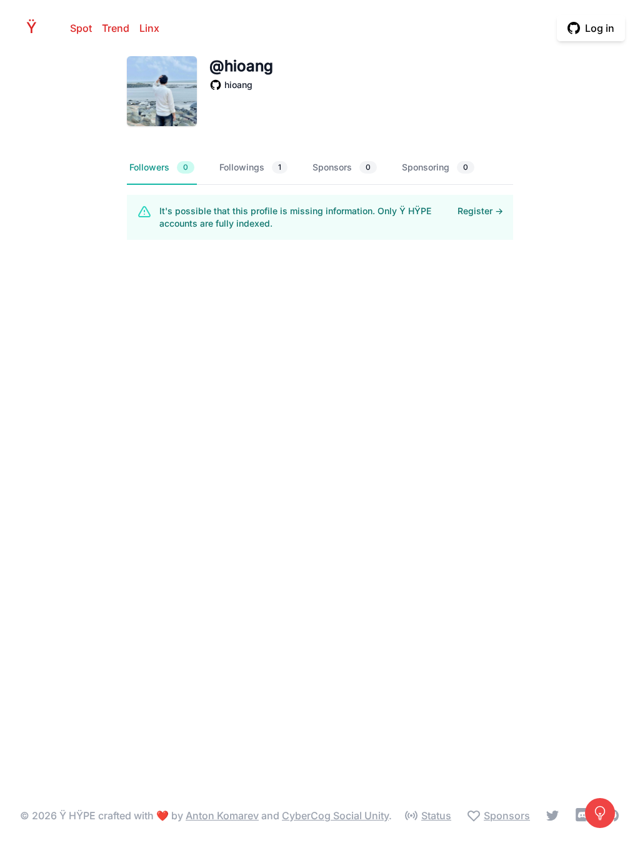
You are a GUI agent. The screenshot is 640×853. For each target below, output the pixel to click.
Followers (158, 167)
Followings (250, 167)
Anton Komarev (222, 815)
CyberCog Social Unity (335, 815)
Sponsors (341, 167)
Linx (149, 28)
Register (480, 210)
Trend (115, 28)
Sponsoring (435, 167)
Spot (81, 28)
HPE (35, 28)
